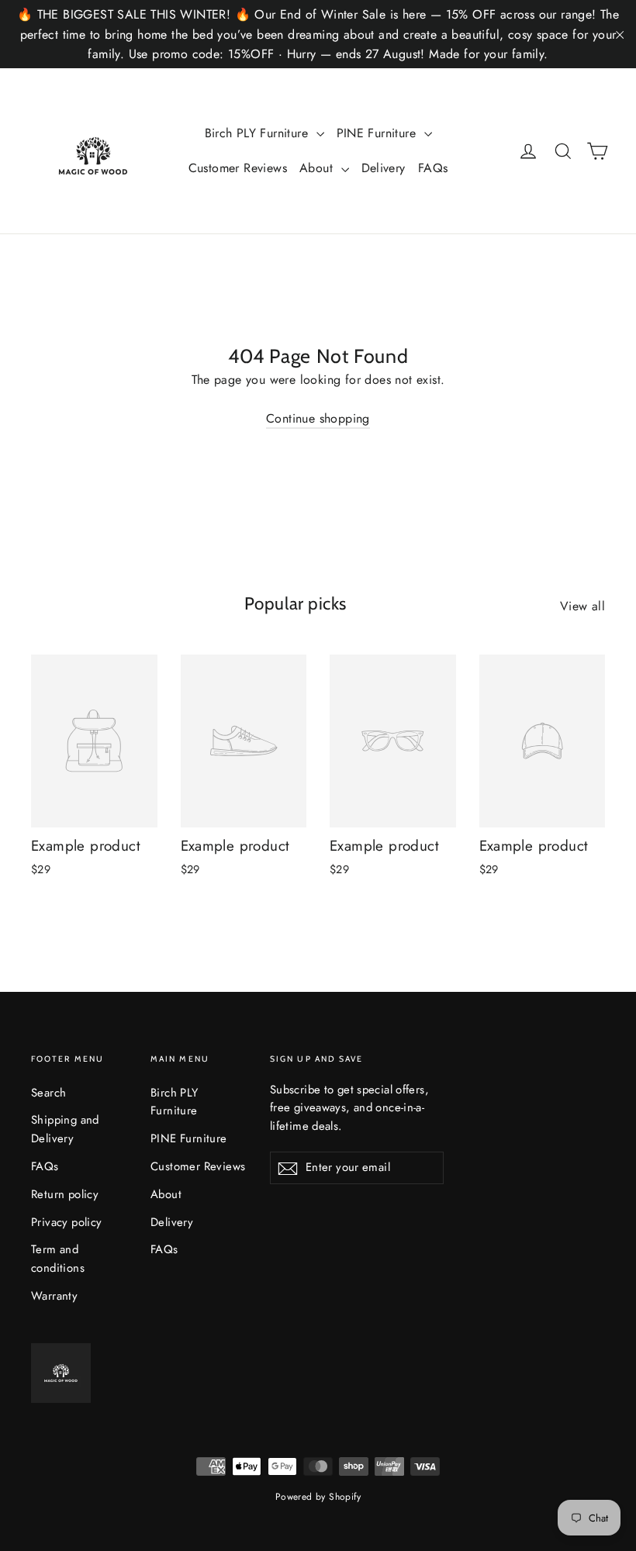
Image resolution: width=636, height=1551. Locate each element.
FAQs (433, 168)
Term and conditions (58, 1258)
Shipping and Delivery (65, 1129)
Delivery (383, 168)
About (318, 168)
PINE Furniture (378, 133)
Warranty (54, 1295)
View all (582, 606)
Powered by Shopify (318, 1497)
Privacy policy (66, 1222)
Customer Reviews (237, 168)
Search (48, 1092)
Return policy (65, 1194)
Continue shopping (318, 418)
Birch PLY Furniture (259, 133)
